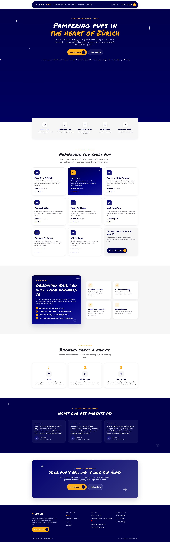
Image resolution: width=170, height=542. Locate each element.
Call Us (115, 5)
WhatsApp (121, 522)
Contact (89, 5)
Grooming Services (59, 5)
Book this (37, 192)
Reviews (81, 5)
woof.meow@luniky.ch (98, 524)
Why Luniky (72, 5)
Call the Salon (96, 487)
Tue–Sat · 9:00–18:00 (97, 527)
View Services (96, 52)
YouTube (121, 518)
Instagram (121, 515)
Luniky (40, 5)
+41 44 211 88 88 (96, 515)
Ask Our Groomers (115, 250)
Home (48, 5)
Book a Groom (126, 5)
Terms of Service (37, 538)
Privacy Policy (48, 538)
